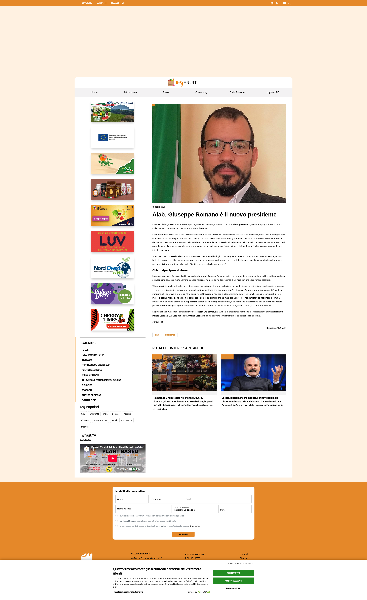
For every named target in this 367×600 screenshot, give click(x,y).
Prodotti (87, 390)
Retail (85, 349)
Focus (165, 92)
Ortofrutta (94, 414)
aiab (157, 335)
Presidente (170, 335)
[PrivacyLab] (203, 591)
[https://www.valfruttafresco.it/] (113, 166)
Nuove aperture (100, 420)
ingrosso (116, 414)
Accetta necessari (233, 581)
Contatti (244, 554)
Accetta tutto (233, 573)
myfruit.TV (273, 92)
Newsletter (117, 2)
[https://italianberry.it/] (113, 296)
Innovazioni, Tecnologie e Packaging (101, 380)
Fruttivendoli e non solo (96, 364)
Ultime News (130, 92)
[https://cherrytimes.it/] (113, 322)
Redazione (86, 2)
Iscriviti (183, 534)
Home (94, 92)
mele (105, 414)
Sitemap (244, 558)
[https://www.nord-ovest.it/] (113, 270)
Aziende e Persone (91, 395)
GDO (83, 414)
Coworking (201, 92)
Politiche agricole (92, 369)
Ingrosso (87, 359)
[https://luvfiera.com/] (113, 244)
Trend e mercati (90, 374)
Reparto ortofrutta (93, 354)
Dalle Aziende (237, 92)
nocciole (127, 414)
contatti (102, 2)
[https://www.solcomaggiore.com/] (113, 140)
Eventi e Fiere (89, 400)
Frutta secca (126, 420)
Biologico (87, 385)
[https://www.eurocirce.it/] (113, 113)
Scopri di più (85, 439)
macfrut (84, 427)
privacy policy (194, 526)
